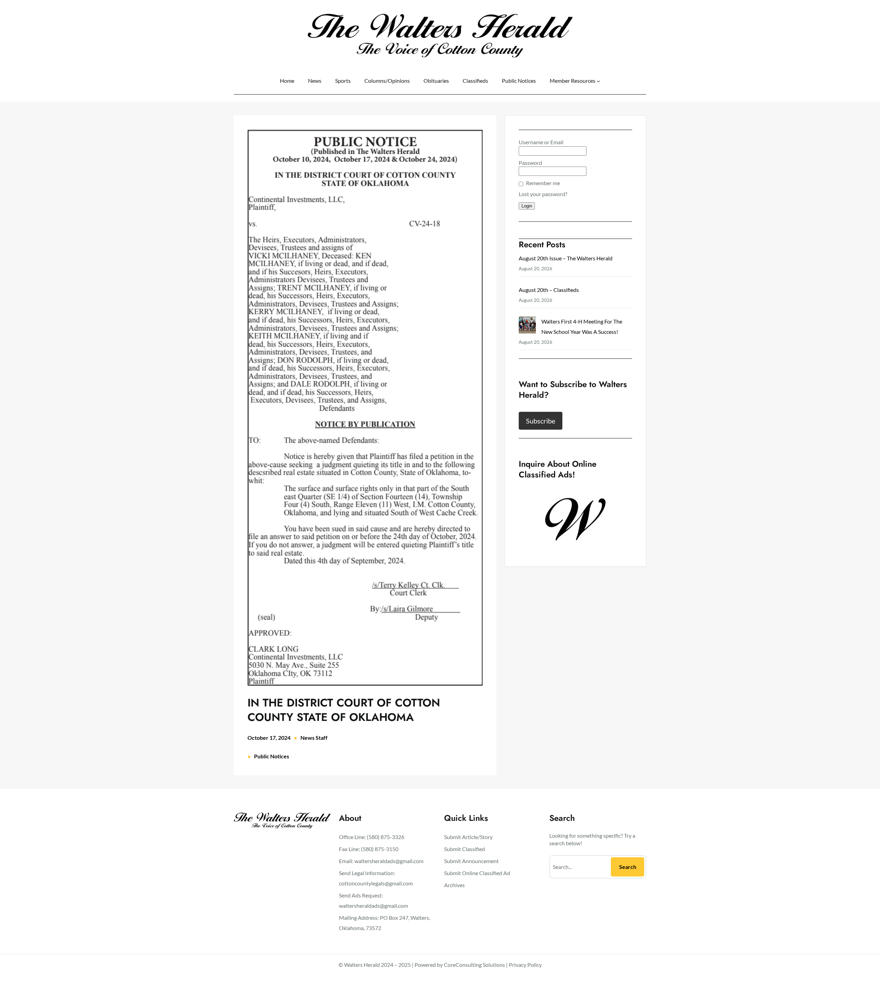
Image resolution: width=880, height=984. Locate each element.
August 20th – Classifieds (549, 289)
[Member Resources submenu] (598, 80)
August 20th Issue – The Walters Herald (566, 258)
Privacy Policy (525, 964)
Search (627, 866)
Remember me (543, 183)
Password (530, 162)
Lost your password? (543, 194)
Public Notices (271, 756)
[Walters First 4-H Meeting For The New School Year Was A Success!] (527, 326)
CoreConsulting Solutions (474, 964)
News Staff (314, 737)
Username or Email (541, 142)
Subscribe (540, 421)
